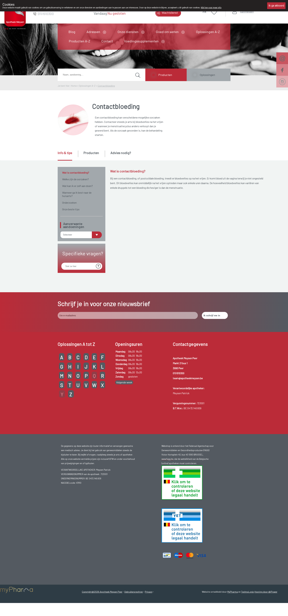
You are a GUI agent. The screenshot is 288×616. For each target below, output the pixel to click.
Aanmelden (247, 11)
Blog (71, 32)
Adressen (93, 32)
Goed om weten (167, 32)
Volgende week (124, 382)
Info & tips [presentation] (65, 153)
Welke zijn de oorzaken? (75, 179)
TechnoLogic (247, 591)
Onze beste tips (71, 209)
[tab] (68, 156)
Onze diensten (128, 32)
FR (204, 11)
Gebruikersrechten (133, 591)
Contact (107, 41)
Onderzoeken (69, 202)
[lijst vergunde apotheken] (182, 525)
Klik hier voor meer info (211, 8)
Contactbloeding (106, 85)
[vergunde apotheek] (182, 482)
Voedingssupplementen (141, 41)
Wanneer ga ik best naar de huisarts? (77, 194)
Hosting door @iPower (265, 591)
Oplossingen (207, 75)
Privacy (148, 591)
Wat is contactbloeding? (75, 172)
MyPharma (232, 591)
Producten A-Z (79, 41)
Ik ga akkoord (276, 5)
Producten (165, 75)
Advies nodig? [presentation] (120, 153)
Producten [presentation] (91, 153)
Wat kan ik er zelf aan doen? (77, 185)
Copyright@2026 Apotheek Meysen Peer (102, 591)
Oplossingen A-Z (208, 32)
